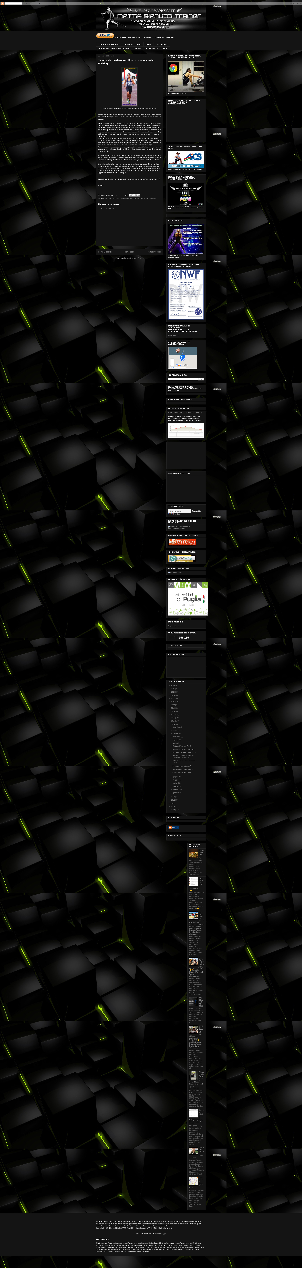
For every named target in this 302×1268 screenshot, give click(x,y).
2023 (173, 695)
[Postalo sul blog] (132, 195)
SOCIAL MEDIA (152, 48)
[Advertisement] (129, 229)
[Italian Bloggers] (175, 572)
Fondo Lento (141, 198)
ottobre (176, 733)
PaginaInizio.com (174, 626)
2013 (173, 797)
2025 (173, 689)
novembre (177, 730)
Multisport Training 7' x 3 (181, 746)
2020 (173, 705)
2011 (173, 803)
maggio (176, 780)
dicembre (176, 727)
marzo (175, 786)
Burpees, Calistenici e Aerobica (184, 752)
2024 (173, 692)
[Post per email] (125, 195)
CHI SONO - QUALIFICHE (109, 44)
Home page (129, 252)
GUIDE (138, 48)
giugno (175, 777)
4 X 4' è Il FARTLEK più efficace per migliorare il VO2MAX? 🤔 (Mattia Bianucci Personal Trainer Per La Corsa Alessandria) (196, 1037)
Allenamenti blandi (201, 852)
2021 (173, 701)
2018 (173, 711)
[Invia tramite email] (130, 195)
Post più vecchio (154, 252)
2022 (173, 698)
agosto (175, 740)
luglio (175, 743)
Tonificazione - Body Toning (182, 769)
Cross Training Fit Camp (181, 772)
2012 (173, 800)
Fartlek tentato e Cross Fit (182, 766)
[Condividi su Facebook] (136, 195)
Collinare (108, 198)
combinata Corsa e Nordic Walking (124, 198)
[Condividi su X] (134, 195)
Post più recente (105, 252)
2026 (173, 685)
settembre (177, 737)
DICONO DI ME (162, 44)
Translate (176, 514)
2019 (173, 708)
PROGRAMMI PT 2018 (201, 1002)
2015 (173, 721)
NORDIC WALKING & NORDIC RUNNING (114, 48)
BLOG (148, 44)
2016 (173, 718)
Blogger (163, 1234)
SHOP (165, 48)
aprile (175, 783)
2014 (173, 724)
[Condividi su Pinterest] (139, 195)
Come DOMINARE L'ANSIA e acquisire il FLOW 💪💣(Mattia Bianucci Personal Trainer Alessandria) (196, 967)
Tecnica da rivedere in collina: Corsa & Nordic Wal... (183, 756)
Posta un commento (108, 208)
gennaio (176, 793)
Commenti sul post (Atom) (133, 258)
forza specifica (151, 198)
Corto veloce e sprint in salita (183, 749)
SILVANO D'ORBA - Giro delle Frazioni (185, 413)
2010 (173, 806)
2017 (173, 714)
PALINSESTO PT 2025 (132, 44)
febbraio (176, 789)
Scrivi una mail (173, 335)
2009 (173, 810)
